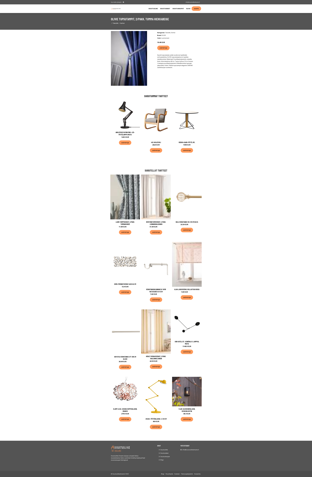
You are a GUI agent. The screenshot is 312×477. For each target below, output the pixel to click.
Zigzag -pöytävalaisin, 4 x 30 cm (156, 419)
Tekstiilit (115, 23)
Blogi (188, 8)
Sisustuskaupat (178, 8)
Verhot (122, 23)
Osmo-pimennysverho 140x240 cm (125, 284)
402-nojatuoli (156, 142)
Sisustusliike (153, 8)
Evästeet (177, 474)
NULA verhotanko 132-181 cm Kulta (187, 222)
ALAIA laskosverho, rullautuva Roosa (186, 289)
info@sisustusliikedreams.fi (193, 2)
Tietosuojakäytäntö (187, 474)
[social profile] (123, 2)
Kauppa (196, 8)
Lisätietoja (163, 48)
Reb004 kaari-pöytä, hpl (187, 142)
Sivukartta (197, 474)
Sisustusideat (165, 8)
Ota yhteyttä (169, 474)
